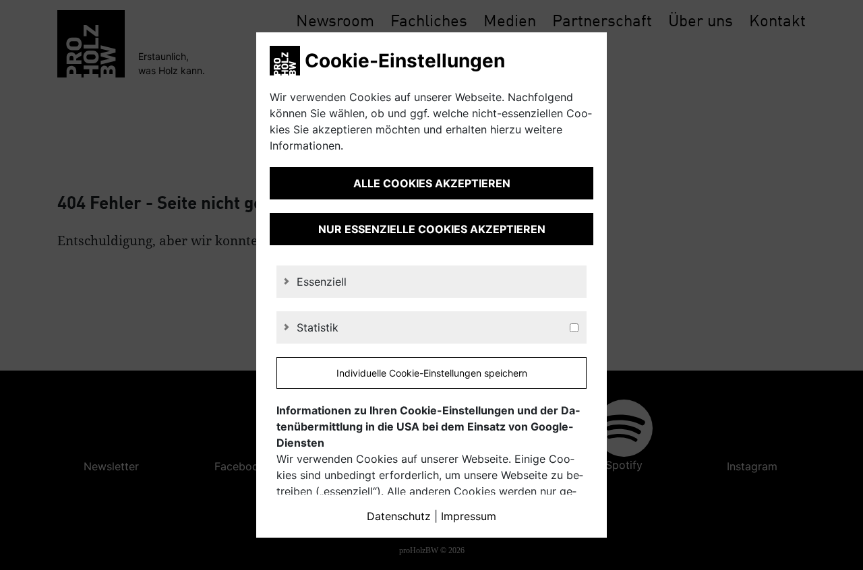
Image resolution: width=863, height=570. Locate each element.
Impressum (468, 516)
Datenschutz (399, 516)
